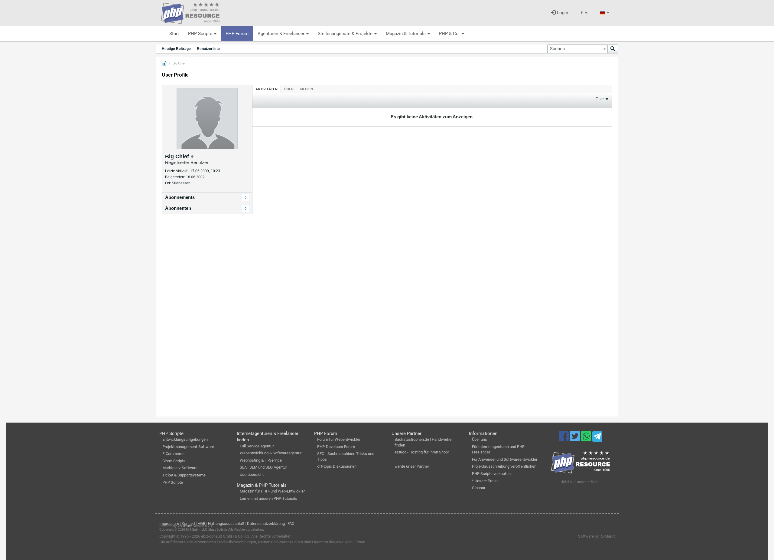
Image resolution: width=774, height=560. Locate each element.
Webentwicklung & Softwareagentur (270, 453)
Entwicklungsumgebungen (185, 439)
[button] (584, 13)
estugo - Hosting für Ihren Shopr (422, 452)
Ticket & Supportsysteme (184, 475)
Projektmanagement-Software (188, 446)
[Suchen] (612, 48)
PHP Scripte (200, 33)
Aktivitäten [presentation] (266, 89)
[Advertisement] (207, 316)
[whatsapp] (586, 439)
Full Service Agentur (257, 446)
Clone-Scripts (173, 461)
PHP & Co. (450, 33)
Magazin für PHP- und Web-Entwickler (272, 491)
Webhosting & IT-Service (261, 460)
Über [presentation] (289, 89)
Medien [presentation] (306, 89)
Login (562, 12)
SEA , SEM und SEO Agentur (263, 467)
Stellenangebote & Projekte (346, 33)
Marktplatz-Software (179, 468)
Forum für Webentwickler (338, 439)
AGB (201, 523)
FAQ (291, 523)
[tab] (266, 89)
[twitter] (575, 439)
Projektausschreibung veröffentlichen (504, 466)
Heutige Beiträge (176, 49)
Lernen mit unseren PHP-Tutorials (268, 498)
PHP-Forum (237, 33)
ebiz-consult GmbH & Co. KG (225, 536)
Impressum (169, 523)
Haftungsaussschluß (226, 523)
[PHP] (190, 12)
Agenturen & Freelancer (282, 33)
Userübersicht (252, 474)
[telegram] (597, 438)
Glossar (478, 488)
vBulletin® (185, 526)
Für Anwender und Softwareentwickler (504, 459)
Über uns (479, 439)
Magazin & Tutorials (406, 33)
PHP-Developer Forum (336, 446)
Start (174, 33)
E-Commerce (173, 453)
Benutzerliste (208, 49)
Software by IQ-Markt (596, 536)
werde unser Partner (412, 466)
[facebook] (564, 439)
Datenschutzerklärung (266, 523)
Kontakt (188, 523)
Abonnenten (178, 208)
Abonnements (180, 197)
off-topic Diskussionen (336, 466)
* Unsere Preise (485, 481)
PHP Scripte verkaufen (491, 473)
